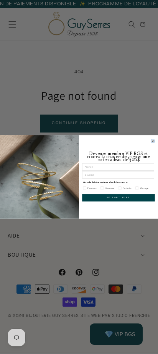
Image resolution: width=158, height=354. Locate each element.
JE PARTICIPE (118, 198)
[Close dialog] (153, 141)
